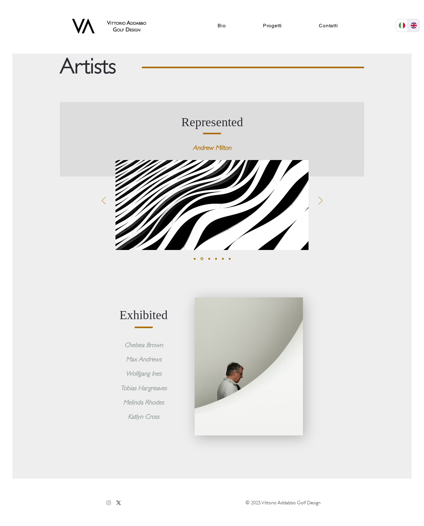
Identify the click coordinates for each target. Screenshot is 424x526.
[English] (413, 25)
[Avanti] (320, 201)
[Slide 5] (223, 259)
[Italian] (402, 25)
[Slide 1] (195, 259)
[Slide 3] (208, 258)
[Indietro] (104, 201)
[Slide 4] (216, 259)
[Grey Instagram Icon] (109, 503)
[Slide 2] (201, 259)
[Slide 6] (230, 259)
